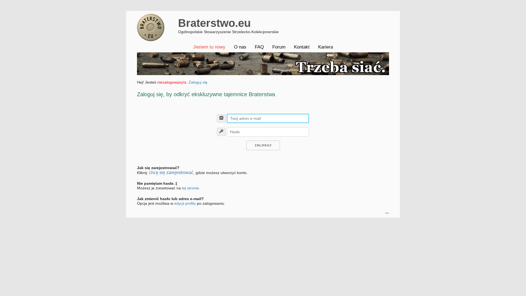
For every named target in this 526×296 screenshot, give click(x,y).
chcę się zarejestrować (171, 172)
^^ (387, 214)
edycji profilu (185, 203)
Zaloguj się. (198, 82)
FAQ (259, 47)
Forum (278, 47)
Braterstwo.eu (214, 23)
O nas (240, 47)
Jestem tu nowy (209, 47)
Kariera (325, 47)
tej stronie (190, 188)
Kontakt (302, 47)
